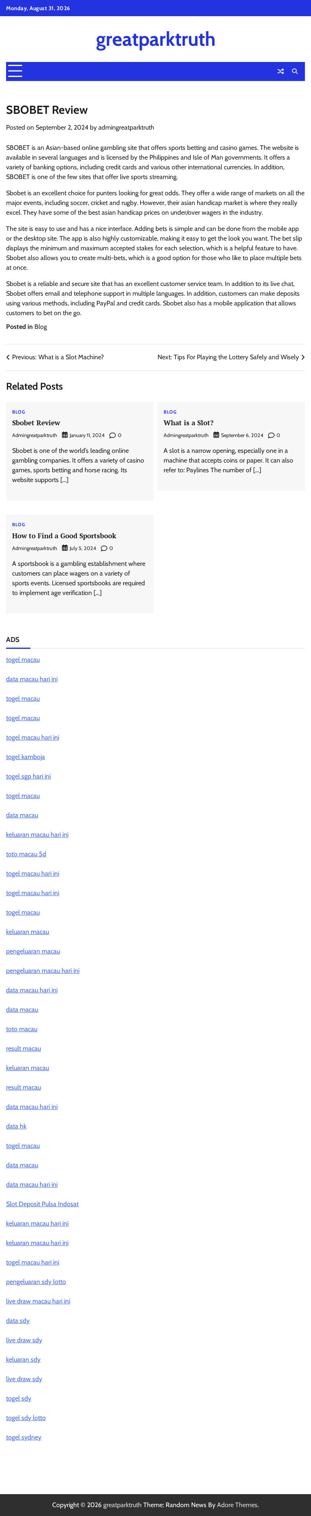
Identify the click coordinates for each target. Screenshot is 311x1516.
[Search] (295, 71)
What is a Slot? (188, 422)
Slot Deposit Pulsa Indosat (42, 1204)
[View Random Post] (281, 71)
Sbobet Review (36, 422)
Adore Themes (237, 1505)
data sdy (18, 1320)
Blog (40, 326)
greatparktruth (155, 39)
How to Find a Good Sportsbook (64, 535)
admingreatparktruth (126, 127)
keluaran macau (27, 932)
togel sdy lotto (26, 1418)
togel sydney (23, 1437)
